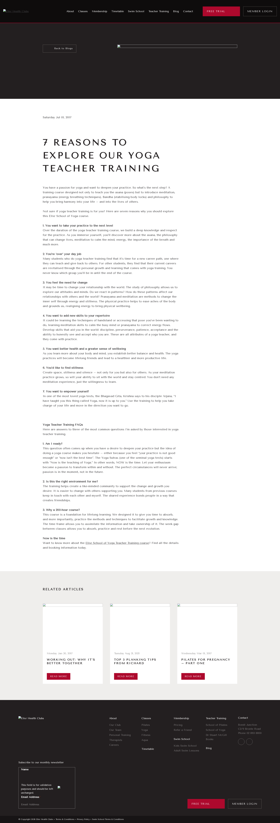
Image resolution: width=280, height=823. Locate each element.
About (113, 718)
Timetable (147, 748)
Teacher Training (216, 718)
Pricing (178, 724)
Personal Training (120, 735)
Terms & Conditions (65, 819)
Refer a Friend (183, 729)
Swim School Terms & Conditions (108, 819)
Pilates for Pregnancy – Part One (205, 661)
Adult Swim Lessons (186, 750)
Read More (58, 676)
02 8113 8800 (254, 733)
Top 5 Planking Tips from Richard (135, 661)
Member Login (260, 11)
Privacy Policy (83, 819)
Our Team (115, 729)
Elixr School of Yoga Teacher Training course (117, 543)
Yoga (144, 729)
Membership (181, 718)
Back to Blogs (63, 48)
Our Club (115, 724)
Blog (209, 748)
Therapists (115, 740)
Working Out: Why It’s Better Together (71, 661)
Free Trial (216, 11)
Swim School (182, 739)
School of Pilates (216, 724)
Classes (146, 718)
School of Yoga (215, 729)
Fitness (145, 735)
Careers (114, 744)
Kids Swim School (185, 745)
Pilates (145, 724)
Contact (243, 717)
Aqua (144, 740)
